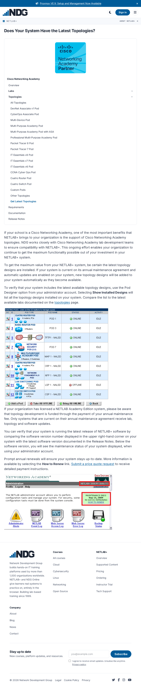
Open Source (60, 591)
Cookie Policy (71, 680)
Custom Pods (17, 189)
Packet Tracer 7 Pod (22, 149)
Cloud (56, 564)
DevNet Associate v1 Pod (24, 108)
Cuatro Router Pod (20, 178)
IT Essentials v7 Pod (21, 160)
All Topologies (18, 102)
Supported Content (107, 564)
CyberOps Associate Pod (24, 114)
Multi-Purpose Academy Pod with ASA (32, 131)
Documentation (16, 213)
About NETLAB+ (128, 21)
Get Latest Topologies (23, 201)
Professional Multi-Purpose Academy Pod (33, 137)
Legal (58, 680)
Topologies (15, 96)
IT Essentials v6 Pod (21, 166)
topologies (62, 302)
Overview (13, 85)
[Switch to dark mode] (110, 12)
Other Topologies (20, 195)
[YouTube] (129, 680)
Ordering (101, 577)
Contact (14, 633)
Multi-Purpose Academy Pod (26, 125)
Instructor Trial (104, 584)
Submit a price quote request (92, 464)
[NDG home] (53, 12)
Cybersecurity (61, 571)
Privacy (86, 680)
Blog (12, 620)
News (13, 626)
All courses (59, 558)
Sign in (123, 12)
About (13, 613)
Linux (56, 577)
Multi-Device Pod (20, 119)
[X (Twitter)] (113, 680)
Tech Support (104, 591)
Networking (59, 584)
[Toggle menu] (135, 12)
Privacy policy (79, 664)
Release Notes (16, 218)
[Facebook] (119, 680)
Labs (11, 90)
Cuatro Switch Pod (20, 183)
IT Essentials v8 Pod (21, 154)
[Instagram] (123, 680)
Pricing (100, 571)
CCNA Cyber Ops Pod (23, 172)
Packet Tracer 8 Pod (22, 143)
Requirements (16, 207)
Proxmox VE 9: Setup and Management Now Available (70, 3)
